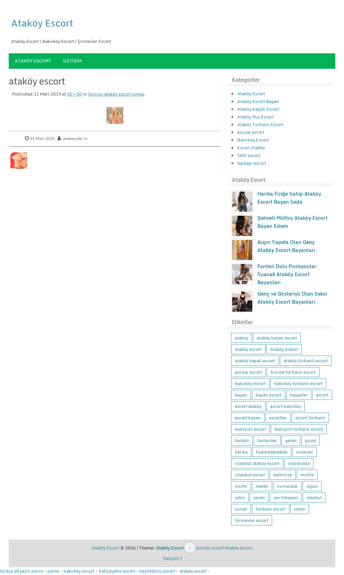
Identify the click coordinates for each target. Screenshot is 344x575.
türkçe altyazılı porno (21, 571)
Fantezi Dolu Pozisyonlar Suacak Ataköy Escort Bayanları (286, 274)
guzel (310, 440)
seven (259, 497)
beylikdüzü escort (157, 571)
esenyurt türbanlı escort (298, 429)
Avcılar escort (210, 548)
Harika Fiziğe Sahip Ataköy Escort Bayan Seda (289, 198)
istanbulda (299, 463)
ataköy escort (248, 349)
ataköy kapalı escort (255, 360)
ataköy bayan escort (277, 338)
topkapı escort (251, 163)
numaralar (287, 486)
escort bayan (248, 417)
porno (53, 571)
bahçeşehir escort (117, 571)
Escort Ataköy (251, 147)
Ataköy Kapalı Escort (258, 109)
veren (299, 509)
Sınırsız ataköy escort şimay (116, 94)
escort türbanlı (310, 417)
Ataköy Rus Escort (255, 116)
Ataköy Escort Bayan (258, 101)
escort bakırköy (285, 406)
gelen (291, 440)
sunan (241, 509)
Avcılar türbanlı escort (293, 372)
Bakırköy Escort (253, 140)
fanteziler (267, 440)
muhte (307, 474)
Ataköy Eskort (284, 349)
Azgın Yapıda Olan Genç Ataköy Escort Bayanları (286, 246)
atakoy (241, 338)
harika (241, 452)
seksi (240, 497)
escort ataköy (248, 406)
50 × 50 (74, 94)
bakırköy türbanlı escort (298, 383)
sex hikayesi (285, 497)
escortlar (278, 417)
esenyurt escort (250, 429)
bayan (241, 395)
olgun (312, 486)
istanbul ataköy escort (257, 463)
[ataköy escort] (115, 115)
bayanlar (299, 395)
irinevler (304, 452)
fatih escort (248, 155)
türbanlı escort (271, 509)
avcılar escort (250, 132)
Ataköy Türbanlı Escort (260, 124)
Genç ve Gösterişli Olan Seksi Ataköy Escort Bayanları (292, 298)
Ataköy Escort (42, 23)
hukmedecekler (272, 452)
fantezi (242, 440)
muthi (241, 486)
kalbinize (282, 474)
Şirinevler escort (251, 520)
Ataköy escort (238, 548)
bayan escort (269, 395)
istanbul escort (250, 474)
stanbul (314, 497)
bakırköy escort (250, 383)
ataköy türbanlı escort (306, 360)
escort (322, 395)
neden (262, 486)
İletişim (72, 60)
